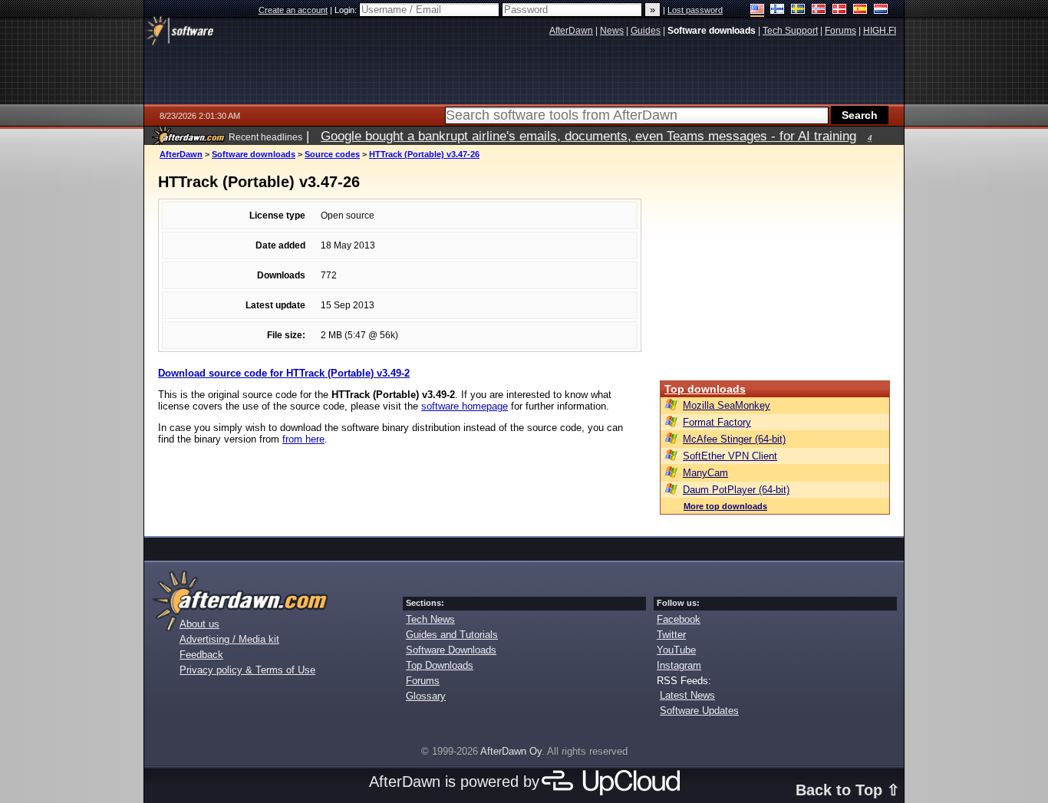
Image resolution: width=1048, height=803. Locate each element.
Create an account (293, 10)
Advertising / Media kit (229, 639)
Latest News (687, 695)
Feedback (201, 654)
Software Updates (699, 710)
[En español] (860, 10)
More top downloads (725, 506)
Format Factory (717, 422)
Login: (347, 10)
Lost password (695, 10)
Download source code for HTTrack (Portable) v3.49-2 (284, 373)
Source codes (332, 154)
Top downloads (705, 389)
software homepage (464, 406)
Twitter (671, 634)
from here (303, 439)
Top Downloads (439, 665)
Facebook (678, 619)
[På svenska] (798, 10)
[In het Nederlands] (881, 10)
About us (199, 624)
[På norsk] (819, 10)
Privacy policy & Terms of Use (247, 670)
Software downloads (253, 154)
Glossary (426, 696)
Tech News (430, 619)
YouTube (676, 650)
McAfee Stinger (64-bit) (734, 439)
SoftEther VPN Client (730, 456)
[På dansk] (839, 10)
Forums (423, 680)
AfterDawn (181, 154)
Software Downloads (451, 650)
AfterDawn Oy (511, 751)
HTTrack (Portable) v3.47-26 (424, 154)
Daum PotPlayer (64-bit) (736, 489)
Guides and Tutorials (452, 634)
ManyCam (705, 473)
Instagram (679, 665)
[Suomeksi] (777, 10)
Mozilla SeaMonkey (726, 405)
